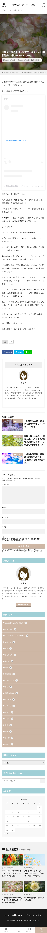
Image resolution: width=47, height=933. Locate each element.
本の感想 (9, 699)
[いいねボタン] (5, 342)
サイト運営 (10, 629)
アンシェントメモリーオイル (16, 636)
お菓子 (9, 712)
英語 (8, 648)
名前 (4, 507)
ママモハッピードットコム (29, 920)
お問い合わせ (17, 10)
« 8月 (6, 833)
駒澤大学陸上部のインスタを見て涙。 (34, 899)
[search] (42, 780)
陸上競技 (36, 60)
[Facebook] (7, 352)
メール (5, 517)
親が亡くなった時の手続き (15, 623)
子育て (9, 719)
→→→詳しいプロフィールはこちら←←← (22, 398)
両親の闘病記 (11, 693)
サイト (4, 527)
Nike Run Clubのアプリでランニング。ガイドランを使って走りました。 (11, 873)
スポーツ (9, 642)
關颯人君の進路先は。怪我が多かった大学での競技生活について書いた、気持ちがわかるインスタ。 (34, 442)
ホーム (7, 915)
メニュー (17, 931)
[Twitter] (19, 352)
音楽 (8, 668)
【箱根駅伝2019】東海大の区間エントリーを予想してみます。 (34, 424)
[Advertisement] (23, 28)
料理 (8, 725)
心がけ (9, 744)
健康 (8, 731)
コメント (6, 484)
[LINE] (28, 352)
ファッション (11, 680)
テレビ (9, 738)
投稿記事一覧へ (23, 604)
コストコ (9, 706)
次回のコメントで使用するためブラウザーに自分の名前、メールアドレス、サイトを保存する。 (23, 539)
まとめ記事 (10, 655)
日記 (8, 687)
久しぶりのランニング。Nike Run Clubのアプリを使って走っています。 (34, 873)
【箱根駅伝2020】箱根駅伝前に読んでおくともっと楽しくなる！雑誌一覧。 (34, 458)
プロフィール (6, 10)
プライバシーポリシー (34, 915)
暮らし (9, 661)
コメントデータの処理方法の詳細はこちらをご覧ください (22, 551)
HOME (6, 73)
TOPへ (41, 931)
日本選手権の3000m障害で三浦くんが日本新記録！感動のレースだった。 (12, 900)
